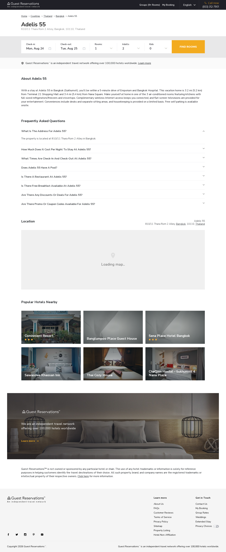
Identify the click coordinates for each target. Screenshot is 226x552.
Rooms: (98, 44)
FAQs (156, 508)
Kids (151, 44)
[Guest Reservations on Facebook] (10, 534)
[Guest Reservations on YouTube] (40, 534)
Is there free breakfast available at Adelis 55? (50, 186)
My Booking (168, 4)
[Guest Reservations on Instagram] (25, 534)
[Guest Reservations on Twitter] (17, 534)
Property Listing (162, 530)
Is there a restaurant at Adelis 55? (44, 177)
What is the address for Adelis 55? (43, 131)
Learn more (144, 63)
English (187, 5)
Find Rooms (188, 47)
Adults (125, 44)
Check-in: (30, 44)
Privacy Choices (204, 526)
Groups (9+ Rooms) (149, 4)
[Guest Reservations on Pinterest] (34, 534)
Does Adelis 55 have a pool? (39, 168)
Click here (83, 476)
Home (24, 16)
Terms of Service (163, 517)
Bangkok (60, 16)
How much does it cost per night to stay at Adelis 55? (56, 149)
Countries (35, 16)
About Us (159, 504)
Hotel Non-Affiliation (165, 534)
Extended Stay (203, 521)
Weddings (201, 517)
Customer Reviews (163, 512)
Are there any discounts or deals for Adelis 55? (51, 195)
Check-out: (66, 44)
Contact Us (201, 504)
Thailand (48, 16)
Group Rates (202, 512)
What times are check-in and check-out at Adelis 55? (56, 158)
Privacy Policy (161, 521)
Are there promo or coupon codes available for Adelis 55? (58, 204)
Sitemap (158, 526)
